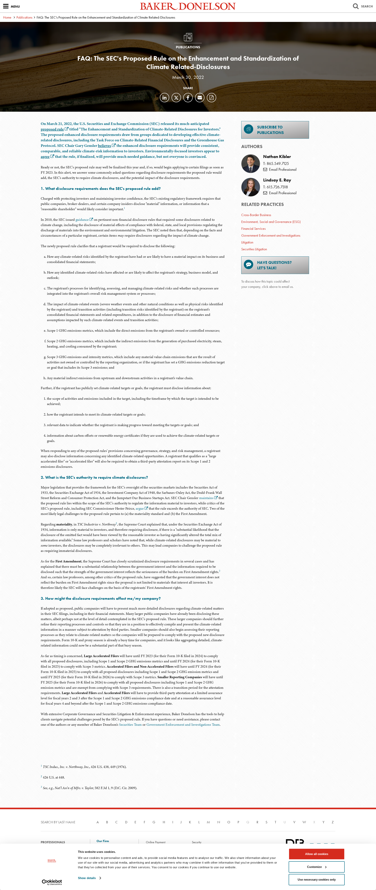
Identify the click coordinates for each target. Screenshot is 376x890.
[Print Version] (211, 97)
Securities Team (130, 724)
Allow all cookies (316, 854)
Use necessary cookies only (317, 879)
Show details (87, 878)
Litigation (247, 242)
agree (45, 156)
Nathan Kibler (277, 156)
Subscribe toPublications (270, 130)
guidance (82, 219)
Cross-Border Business (256, 215)
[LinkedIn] (164, 97)
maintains (206, 498)
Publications (24, 17)
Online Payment (155, 842)
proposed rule (52, 129)
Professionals (53, 842)
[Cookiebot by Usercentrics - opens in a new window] (52, 882)
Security (196, 842)
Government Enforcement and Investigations (270, 235)
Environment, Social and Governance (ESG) (271, 221)
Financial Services (253, 228)
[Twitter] (176, 97)
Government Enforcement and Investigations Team (183, 724)
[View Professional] (250, 163)
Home (7, 17)
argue (140, 508)
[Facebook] (188, 97)
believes (104, 145)
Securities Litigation (254, 249)
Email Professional (281, 169)
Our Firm (103, 841)
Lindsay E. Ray (277, 180)
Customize (314, 866)
